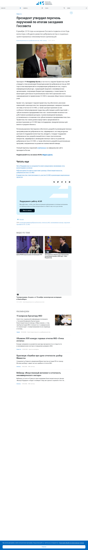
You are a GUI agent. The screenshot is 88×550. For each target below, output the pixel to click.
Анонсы (18, 366)
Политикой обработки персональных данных (71, 542)
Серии (18, 332)
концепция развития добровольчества (30, 222)
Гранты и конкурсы (34, 349)
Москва (21, 219)
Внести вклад (27, 210)
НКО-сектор (43, 40)
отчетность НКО (46, 222)
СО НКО (28, 224)
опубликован (41, 148)
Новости (19, 14)
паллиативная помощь (57, 222)
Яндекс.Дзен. (48, 155)
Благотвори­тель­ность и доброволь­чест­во (27, 40)
